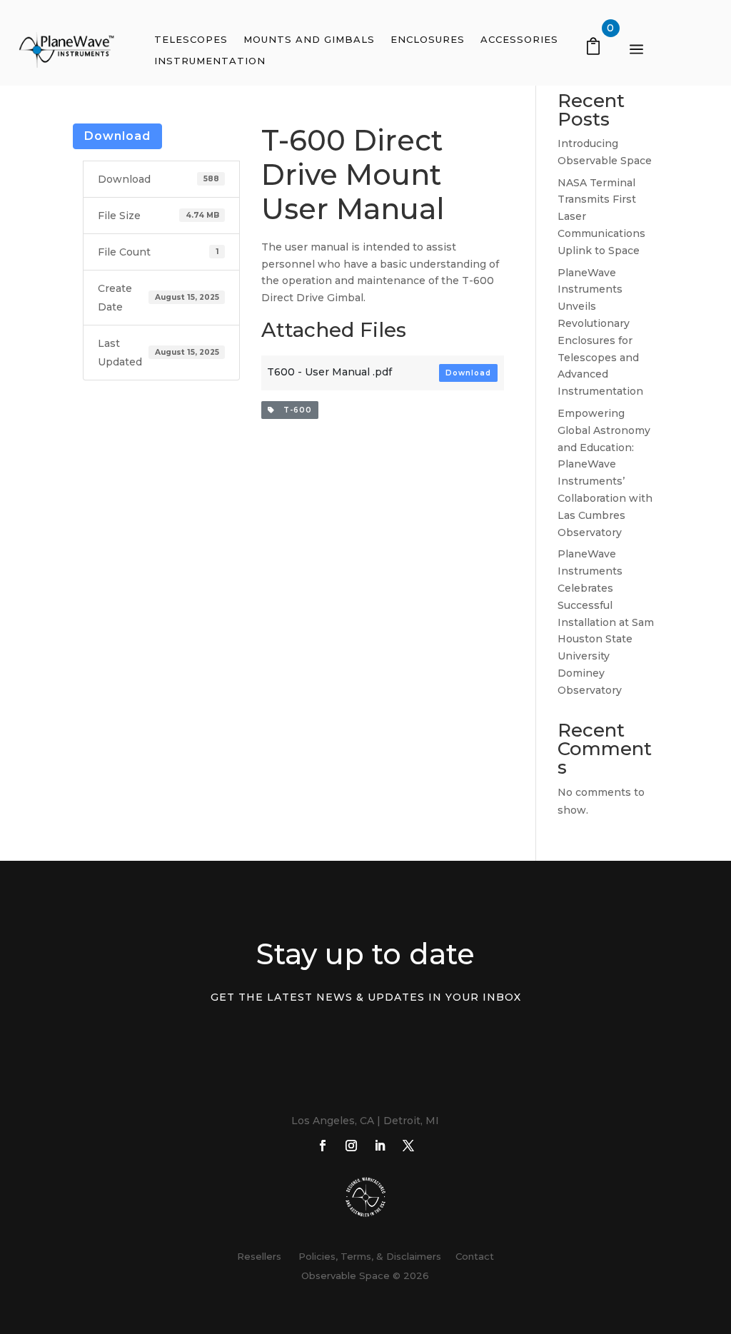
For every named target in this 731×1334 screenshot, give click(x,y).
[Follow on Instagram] (351, 1145)
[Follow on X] (408, 1145)
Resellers (259, 1256)
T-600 (293, 410)
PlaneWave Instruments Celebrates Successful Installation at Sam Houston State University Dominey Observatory (606, 621)
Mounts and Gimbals (309, 39)
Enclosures (427, 39)
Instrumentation (210, 61)
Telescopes (191, 39)
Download (117, 136)
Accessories (519, 39)
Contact (474, 1256)
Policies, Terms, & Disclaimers (367, 1256)
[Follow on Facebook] (322, 1145)
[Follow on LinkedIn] (379, 1145)
